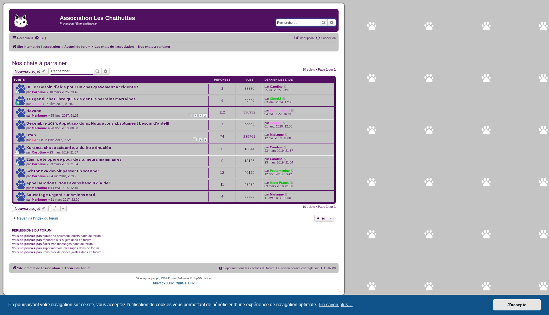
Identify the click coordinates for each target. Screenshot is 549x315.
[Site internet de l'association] (35, 20)
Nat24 (37, 104)
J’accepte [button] (517, 304)
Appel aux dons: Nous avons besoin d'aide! (68, 183)
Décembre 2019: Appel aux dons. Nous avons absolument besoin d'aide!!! (97, 123)
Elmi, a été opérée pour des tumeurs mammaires (74, 159)
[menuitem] (40, 38)
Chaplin (276, 123)
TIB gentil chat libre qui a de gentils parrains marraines (81, 99)
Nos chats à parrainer (39, 63)
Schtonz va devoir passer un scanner (62, 171)
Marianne (39, 115)
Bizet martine (280, 110)
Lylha (36, 140)
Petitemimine (280, 170)
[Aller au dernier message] (285, 86)
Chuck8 (275, 98)
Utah (31, 135)
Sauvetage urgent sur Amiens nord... (62, 195)
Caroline (39, 92)
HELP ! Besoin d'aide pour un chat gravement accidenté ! (82, 87)
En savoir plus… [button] (336, 304)
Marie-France (279, 182)
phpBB (160, 278)
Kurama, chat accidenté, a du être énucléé (68, 147)
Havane (33, 111)
